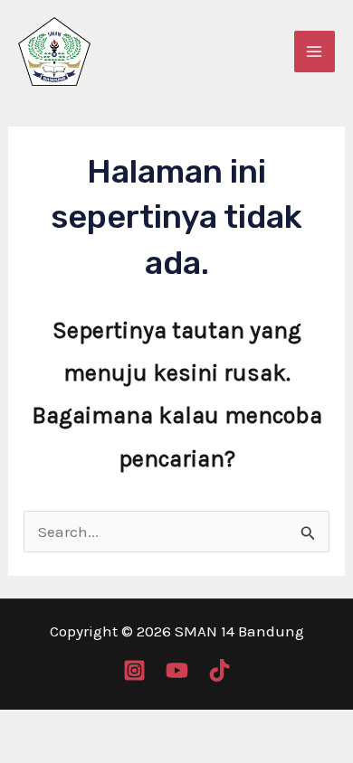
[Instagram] (134, 670)
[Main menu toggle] (315, 51)
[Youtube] (177, 670)
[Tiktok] (219, 670)
